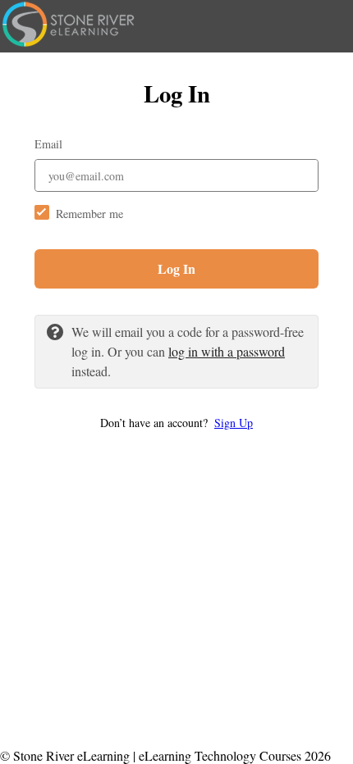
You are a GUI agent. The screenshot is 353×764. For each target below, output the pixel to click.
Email (48, 144)
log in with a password (226, 351)
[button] (176, 422)
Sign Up (233, 422)
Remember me (89, 213)
